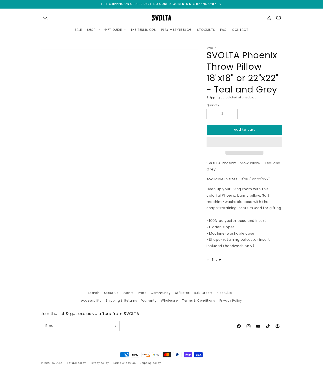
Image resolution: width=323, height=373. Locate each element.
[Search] (45, 18)
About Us (111, 293)
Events (128, 293)
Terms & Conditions (198, 300)
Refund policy (76, 363)
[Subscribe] (115, 326)
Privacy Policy (231, 300)
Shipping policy (150, 363)
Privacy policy (99, 363)
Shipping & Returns (121, 300)
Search (94, 293)
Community (161, 293)
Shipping (213, 97)
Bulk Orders (203, 293)
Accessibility (91, 300)
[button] (244, 142)
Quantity (213, 105)
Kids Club (224, 293)
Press (142, 293)
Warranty (149, 300)
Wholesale (169, 300)
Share (216, 259)
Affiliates (182, 293)
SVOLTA (57, 363)
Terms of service (124, 363)
